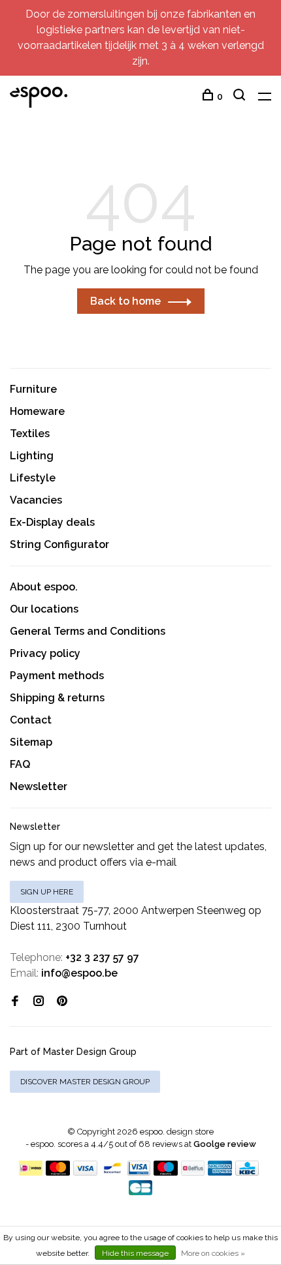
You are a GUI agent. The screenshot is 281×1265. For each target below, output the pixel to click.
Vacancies (36, 500)
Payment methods (57, 675)
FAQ (20, 764)
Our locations (44, 609)
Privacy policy (45, 653)
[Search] (240, 96)
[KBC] (247, 1172)
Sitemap (31, 742)
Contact (31, 720)
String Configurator (59, 544)
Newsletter (38, 786)
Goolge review (224, 1144)
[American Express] (220, 1172)
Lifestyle (33, 478)
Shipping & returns (57, 698)
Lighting (32, 456)
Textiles (30, 433)
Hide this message (135, 1253)
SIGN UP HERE (46, 891)
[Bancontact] (112, 1172)
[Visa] (85, 1172)
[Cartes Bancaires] (140, 1191)
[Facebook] (15, 1002)
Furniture (33, 389)
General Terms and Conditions (87, 631)
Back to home (125, 301)
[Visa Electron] (139, 1172)
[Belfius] (193, 1172)
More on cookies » (213, 1253)
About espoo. (44, 587)
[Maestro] (166, 1172)
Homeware (37, 411)
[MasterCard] (58, 1172)
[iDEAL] (30, 1172)
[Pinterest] (62, 1002)
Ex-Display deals (52, 522)
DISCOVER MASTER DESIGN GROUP (85, 1081)
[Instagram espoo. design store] (38, 1002)
